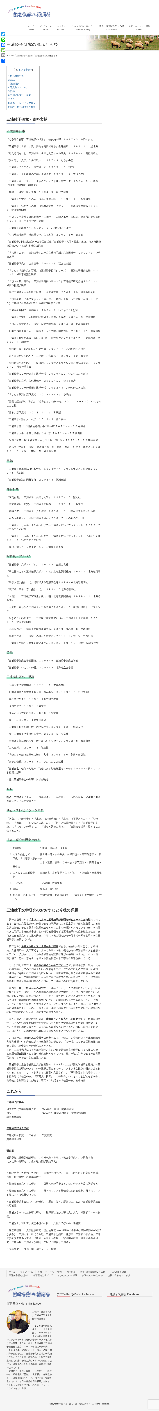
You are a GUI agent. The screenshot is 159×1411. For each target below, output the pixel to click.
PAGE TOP (152, 1366)
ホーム (12, 1271)
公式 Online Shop (118, 1271)
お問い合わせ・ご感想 (119, 1275)
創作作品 (71, 1271)
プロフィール (26, 1271)
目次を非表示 (25, 69)
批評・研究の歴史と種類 (22, 106)
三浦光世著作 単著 (19, 95)
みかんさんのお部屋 (67, 1275)
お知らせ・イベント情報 (50, 1271)
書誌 (11, 79)
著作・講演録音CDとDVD (92, 1271)
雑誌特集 (13, 83)
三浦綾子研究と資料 (18, 1275)
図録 (11, 91)
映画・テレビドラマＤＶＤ (23, 102)
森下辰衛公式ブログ (43, 1275)
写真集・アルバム (18, 87)
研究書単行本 (16, 75)
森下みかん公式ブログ (92, 1275)
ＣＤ (11, 99)
